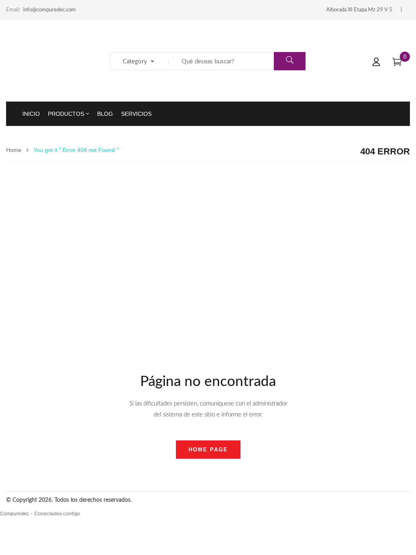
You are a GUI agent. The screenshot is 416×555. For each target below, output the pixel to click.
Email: (13, 10)
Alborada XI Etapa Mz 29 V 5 (359, 10)
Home (14, 150)
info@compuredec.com (49, 10)
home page (208, 450)
